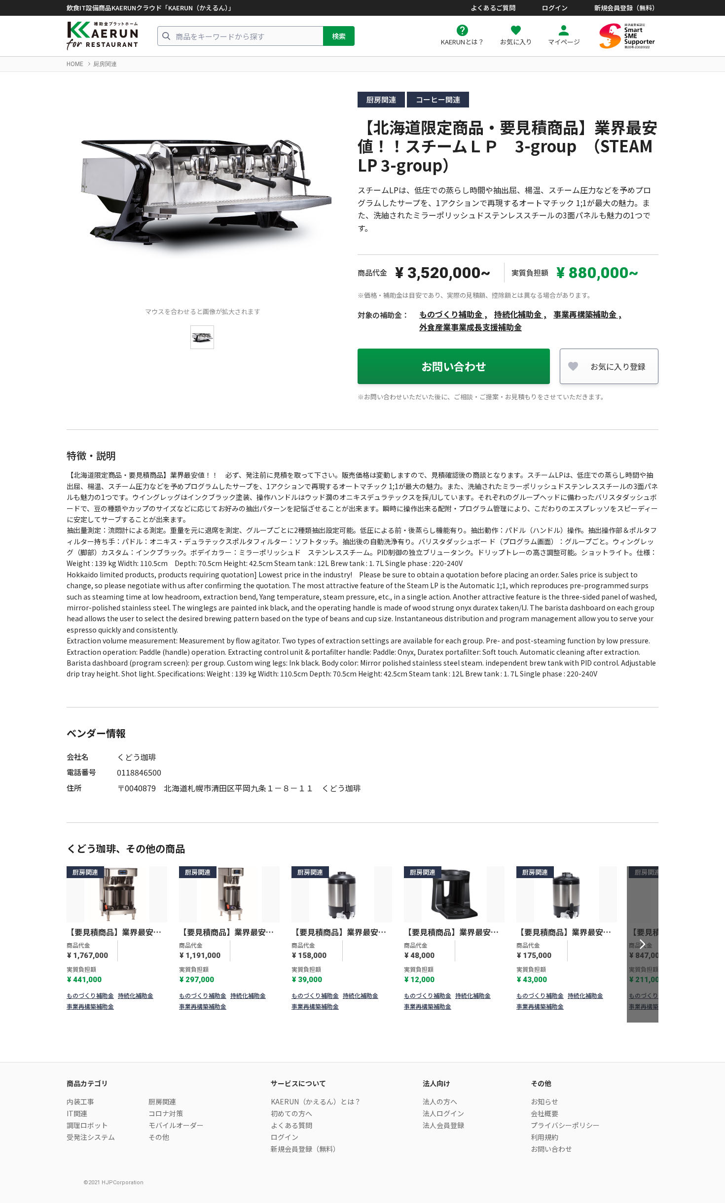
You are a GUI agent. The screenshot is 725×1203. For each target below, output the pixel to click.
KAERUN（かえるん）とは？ (316, 1101)
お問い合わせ (453, 366)
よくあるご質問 (493, 8)
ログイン (555, 8)
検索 (339, 36)
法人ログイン (443, 1113)
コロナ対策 (165, 1113)
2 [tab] (368, 1014)
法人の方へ (440, 1101)
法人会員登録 (443, 1125)
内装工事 (80, 1101)
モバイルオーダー (176, 1125)
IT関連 (77, 1113)
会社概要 (544, 1113)
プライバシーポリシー (565, 1125)
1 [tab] (356, 1014)
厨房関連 (105, 64)
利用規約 (544, 1137)
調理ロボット (87, 1125)
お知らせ (544, 1101)
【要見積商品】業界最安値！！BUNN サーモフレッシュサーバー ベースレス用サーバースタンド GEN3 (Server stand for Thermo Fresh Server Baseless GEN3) (452, 932)
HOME (75, 64)
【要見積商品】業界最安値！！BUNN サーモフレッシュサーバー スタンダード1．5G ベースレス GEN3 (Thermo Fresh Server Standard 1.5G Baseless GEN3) (339, 932)
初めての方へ (291, 1113)
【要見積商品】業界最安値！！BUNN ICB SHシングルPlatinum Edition (228, 932)
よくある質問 (291, 1125)
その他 (158, 1137)
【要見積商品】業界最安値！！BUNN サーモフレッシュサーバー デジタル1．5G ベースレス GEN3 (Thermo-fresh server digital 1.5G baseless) (564, 932)
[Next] (642, 944)
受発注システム (91, 1137)
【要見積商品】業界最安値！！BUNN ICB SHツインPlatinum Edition (115, 932)
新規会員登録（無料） (626, 8)
